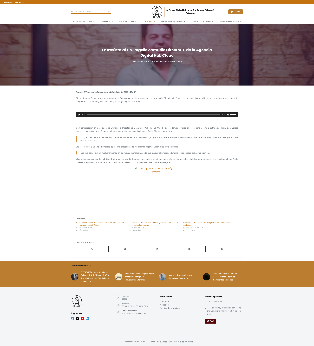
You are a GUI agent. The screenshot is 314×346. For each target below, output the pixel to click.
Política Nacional (126, 21)
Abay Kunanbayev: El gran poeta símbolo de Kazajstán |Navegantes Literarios (139, 277)
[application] (157, 114)
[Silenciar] (228, 114)
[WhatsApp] (189, 249)
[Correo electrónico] (222, 249)
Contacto (19, 2)
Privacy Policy (228, 311)
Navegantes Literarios (229, 21)
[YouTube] (82, 318)
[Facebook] (92, 249)
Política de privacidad (170, 308)
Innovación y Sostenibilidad (173, 21)
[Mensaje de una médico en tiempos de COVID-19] (162, 276)
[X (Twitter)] (125, 249)
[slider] (233, 114)
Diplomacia (105, 21)
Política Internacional (82, 21)
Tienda (237, 11)
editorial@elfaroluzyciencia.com (134, 313)
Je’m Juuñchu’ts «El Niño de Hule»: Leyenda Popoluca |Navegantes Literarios (225, 277)
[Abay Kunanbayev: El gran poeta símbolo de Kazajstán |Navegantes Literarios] (118, 276)
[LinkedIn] (157, 249)
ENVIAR (210, 321)
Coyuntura (147, 21)
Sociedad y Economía (202, 21)
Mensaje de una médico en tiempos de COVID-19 (180, 276)
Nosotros (8, 2)
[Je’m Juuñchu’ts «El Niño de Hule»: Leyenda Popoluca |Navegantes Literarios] (206, 276)
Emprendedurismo (167, 61)
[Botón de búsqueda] (109, 12)
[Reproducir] (79, 114)
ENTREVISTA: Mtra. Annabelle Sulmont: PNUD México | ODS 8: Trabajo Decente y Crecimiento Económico (95, 276)
